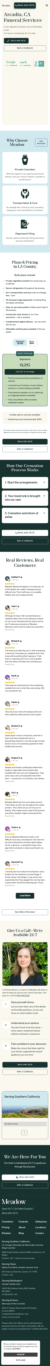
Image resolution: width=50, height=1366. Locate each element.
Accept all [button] (20, 1354)
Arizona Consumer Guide (11, 1317)
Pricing (5, 1227)
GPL (12, 1258)
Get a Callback (25, 48)
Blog (21, 1233)
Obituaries (41, 1222)
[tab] (20, 342)
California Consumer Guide (24, 1258)
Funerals (23, 1222)
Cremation (7, 1222)
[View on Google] (7, 578)
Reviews (6, 1233)
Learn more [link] (16, 1349)
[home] (6, 5)
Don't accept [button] (20, 1360)
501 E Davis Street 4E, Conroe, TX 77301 (19, 1272)
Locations (40, 1227)
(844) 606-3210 (10, 1213)
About (22, 1227)
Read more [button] (9, 630)
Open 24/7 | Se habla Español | (18, 1209)
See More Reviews (25, 912)
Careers (39, 1233)
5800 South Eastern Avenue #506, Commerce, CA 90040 (23, 1253)
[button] (44, 5)
